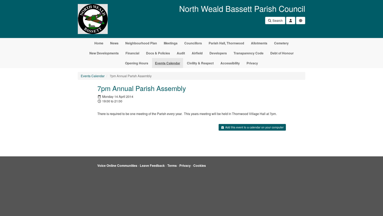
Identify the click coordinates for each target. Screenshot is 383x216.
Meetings (171, 43)
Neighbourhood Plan (141, 43)
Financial (132, 53)
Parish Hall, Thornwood (226, 43)
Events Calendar (167, 63)
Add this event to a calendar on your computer (254, 127)
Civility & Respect (200, 63)
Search (277, 20)
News (114, 43)
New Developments (104, 53)
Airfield (197, 53)
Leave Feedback (152, 165)
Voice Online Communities (117, 165)
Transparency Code (249, 53)
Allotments (259, 43)
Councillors (193, 43)
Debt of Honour (282, 53)
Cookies (199, 165)
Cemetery (281, 43)
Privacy (252, 63)
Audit (181, 53)
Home (98, 43)
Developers (218, 53)
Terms (172, 165)
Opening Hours (136, 63)
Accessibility (230, 63)
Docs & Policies (158, 53)
